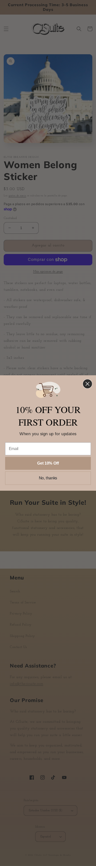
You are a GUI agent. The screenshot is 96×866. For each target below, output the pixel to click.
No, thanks (48, 478)
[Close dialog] (87, 383)
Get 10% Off (48, 463)
